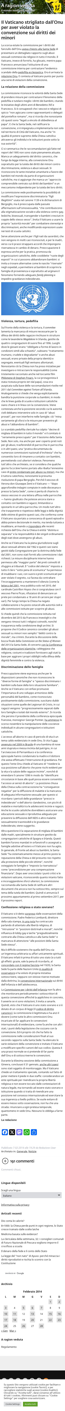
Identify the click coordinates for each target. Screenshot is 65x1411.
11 (14, 1314)
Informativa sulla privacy (15, 1204)
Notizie (32, 1151)
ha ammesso (52, 720)
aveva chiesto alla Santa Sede (38, 49)
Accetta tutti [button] (30, 1404)
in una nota (28, 921)
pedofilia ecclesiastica (30, 72)
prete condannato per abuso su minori (32, 472)
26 (23, 1326)
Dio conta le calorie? (12, 1221)
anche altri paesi (49, 1064)
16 (59, 1314)
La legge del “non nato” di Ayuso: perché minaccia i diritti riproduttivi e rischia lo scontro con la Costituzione (30, 1259)
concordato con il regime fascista (20, 965)
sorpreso (30, 913)
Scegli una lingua (11, 1190)
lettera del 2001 (10, 585)
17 (5, 1320)
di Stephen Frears (17, 378)
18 (14, 1320)
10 (5, 1314)
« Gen (4, 1330)
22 (50, 1320)
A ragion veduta (18, 6)
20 (32, 1320)
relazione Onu (9, 76)
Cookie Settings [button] (13, 1404)
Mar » (13, 1330)
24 (5, 1326)
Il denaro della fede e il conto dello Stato (24, 1251)
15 (50, 1314)
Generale (22, 1151)
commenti (22, 1161)
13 (32, 1314)
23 (59, 1320)
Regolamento (9, 1347)
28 (41, 1326)
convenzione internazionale (36, 980)
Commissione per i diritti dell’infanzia (25, 989)
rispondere (34, 526)
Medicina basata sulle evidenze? (19, 1234)
